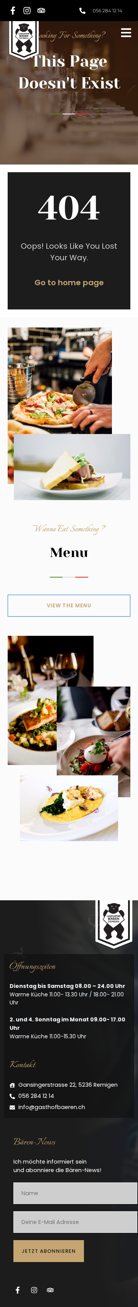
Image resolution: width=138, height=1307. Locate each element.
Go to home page (69, 282)
